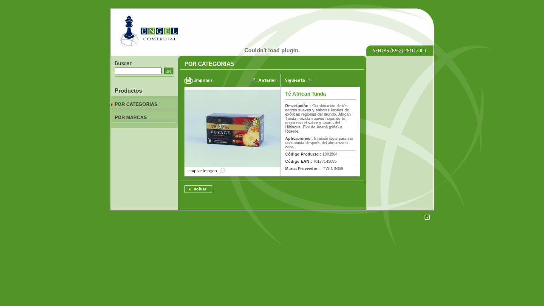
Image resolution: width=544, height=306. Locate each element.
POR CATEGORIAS (136, 104)
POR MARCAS (131, 117)
